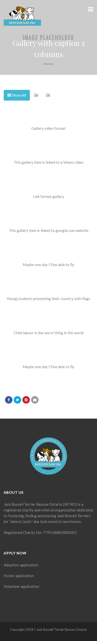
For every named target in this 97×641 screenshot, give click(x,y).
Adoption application (21, 565)
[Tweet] (17, 400)
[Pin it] (26, 400)
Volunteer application (21, 586)
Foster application (19, 575)
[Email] (35, 400)
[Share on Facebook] (8, 400)
